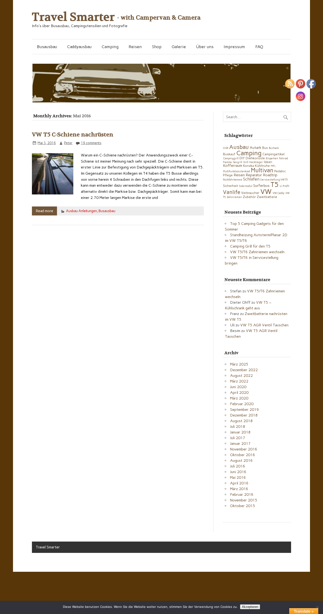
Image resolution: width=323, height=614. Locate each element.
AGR (225, 148)
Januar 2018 (240, 432)
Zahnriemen (234, 197)
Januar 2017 (240, 443)
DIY (242, 158)
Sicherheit (230, 186)
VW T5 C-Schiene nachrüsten (72, 134)
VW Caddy (278, 193)
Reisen (135, 46)
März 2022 (239, 381)
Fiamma (227, 162)
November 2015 (243, 500)
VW (266, 191)
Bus (265, 148)
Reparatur (254, 175)
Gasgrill (237, 162)
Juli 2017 (237, 438)
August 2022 (241, 375)
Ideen (268, 162)
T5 (275, 185)
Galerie (179, 46)
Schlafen (251, 179)
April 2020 (239, 392)
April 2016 (239, 483)
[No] (317, 607)
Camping (110, 46)
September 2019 (244, 409)
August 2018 (241, 421)
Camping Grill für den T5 (250, 246)
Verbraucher (250, 193)
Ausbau (239, 146)
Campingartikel (273, 154)
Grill (245, 162)
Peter (68, 143)
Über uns (205, 46)
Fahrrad (283, 158)
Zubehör (249, 197)
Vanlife (231, 192)
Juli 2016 (237, 466)
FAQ (259, 46)
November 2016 (243, 449)
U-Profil (284, 186)
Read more (44, 211)
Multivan (262, 170)
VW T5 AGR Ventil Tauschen (264, 325)
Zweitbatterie (267, 197)
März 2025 (239, 364)
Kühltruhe (262, 166)
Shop (157, 46)
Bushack (274, 148)
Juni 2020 (238, 387)
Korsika (248, 166)
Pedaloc (280, 171)
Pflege (228, 175)
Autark (255, 147)
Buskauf (229, 154)
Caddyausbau (79, 46)
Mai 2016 (238, 477)
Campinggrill (231, 158)
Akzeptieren (250, 607)
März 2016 (239, 489)
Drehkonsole (255, 158)
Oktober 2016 (242, 455)
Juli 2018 (237, 426)
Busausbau (47, 46)
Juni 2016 (238, 472)
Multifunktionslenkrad (236, 171)
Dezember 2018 (244, 415)
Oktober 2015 (242, 506)
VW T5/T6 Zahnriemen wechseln (257, 252)
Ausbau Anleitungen (81, 211)
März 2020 (239, 398)
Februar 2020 (241, 404)
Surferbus (261, 185)
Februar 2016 (241, 494)
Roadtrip (270, 175)
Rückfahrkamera (232, 179)
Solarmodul (245, 186)
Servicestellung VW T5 (274, 179)
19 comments (91, 143)
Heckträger (256, 162)
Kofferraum (232, 165)
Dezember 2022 (244, 370)
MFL (273, 166)
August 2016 (241, 460)
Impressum (234, 46)
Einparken (272, 158)
